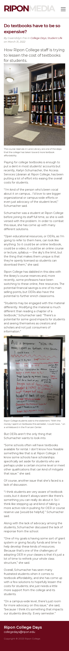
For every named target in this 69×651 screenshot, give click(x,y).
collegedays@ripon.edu (19, 632)
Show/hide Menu (63, 9)
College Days (38, 38)
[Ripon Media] (30, 11)
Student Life (55, 38)
